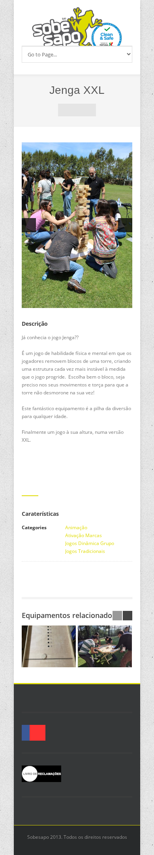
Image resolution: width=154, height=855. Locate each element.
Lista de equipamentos (77, 110)
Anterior (64, 110)
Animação (76, 527)
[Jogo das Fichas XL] (105, 646)
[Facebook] (22, 733)
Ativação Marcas (83, 535)
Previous (29, 225)
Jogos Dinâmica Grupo (89, 543)
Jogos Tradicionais (85, 551)
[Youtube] (37, 733)
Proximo (89, 110)
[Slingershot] (49, 646)
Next (125, 225)
